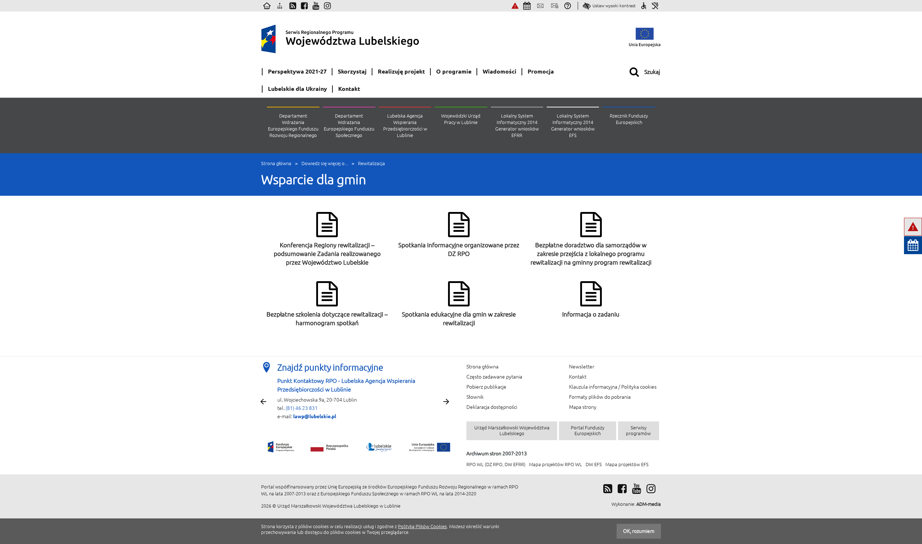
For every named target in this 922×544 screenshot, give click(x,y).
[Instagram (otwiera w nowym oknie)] (327, 6)
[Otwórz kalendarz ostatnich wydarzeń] (913, 245)
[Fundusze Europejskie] (281, 446)
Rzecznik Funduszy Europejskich (629, 119)
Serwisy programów (638, 430)
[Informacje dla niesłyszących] (655, 6)
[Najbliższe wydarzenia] (527, 6)
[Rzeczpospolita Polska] (329, 447)
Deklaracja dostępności (491, 407)
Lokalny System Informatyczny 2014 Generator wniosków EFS (573, 125)
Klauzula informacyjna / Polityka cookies (613, 387)
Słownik (475, 397)
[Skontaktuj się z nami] (540, 6)
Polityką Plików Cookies (422, 526)
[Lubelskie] (380, 447)
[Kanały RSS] (292, 6)
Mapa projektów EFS (627, 464)
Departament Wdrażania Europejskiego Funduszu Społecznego (349, 125)
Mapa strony (582, 407)
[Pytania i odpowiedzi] (567, 6)
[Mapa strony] (280, 6)
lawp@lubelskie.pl (314, 416)
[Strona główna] (267, 6)
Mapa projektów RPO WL (555, 464)
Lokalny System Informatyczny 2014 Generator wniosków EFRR (517, 125)
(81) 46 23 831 (302, 408)
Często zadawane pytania (494, 377)
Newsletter (581, 367)
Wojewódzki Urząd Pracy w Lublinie (460, 119)
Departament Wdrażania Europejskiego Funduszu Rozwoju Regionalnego (293, 125)
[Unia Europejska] (428, 447)
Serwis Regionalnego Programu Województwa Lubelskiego (358, 37)
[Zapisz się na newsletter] (554, 6)
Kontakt (577, 377)
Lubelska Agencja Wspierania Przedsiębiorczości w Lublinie (405, 125)
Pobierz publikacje (486, 387)
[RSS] (607, 488)
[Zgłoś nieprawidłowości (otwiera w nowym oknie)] (515, 6)
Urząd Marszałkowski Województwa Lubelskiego (512, 430)
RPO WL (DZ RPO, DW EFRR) (495, 464)
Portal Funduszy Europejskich (587, 430)
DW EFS (594, 464)
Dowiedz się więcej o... (324, 163)
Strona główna (276, 163)
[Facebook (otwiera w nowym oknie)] (304, 6)
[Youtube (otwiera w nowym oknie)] (316, 6)
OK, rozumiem (638, 531)
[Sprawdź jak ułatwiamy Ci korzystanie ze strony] (643, 6)
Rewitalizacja (371, 163)
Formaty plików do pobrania (600, 397)
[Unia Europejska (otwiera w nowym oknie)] (644, 37)
